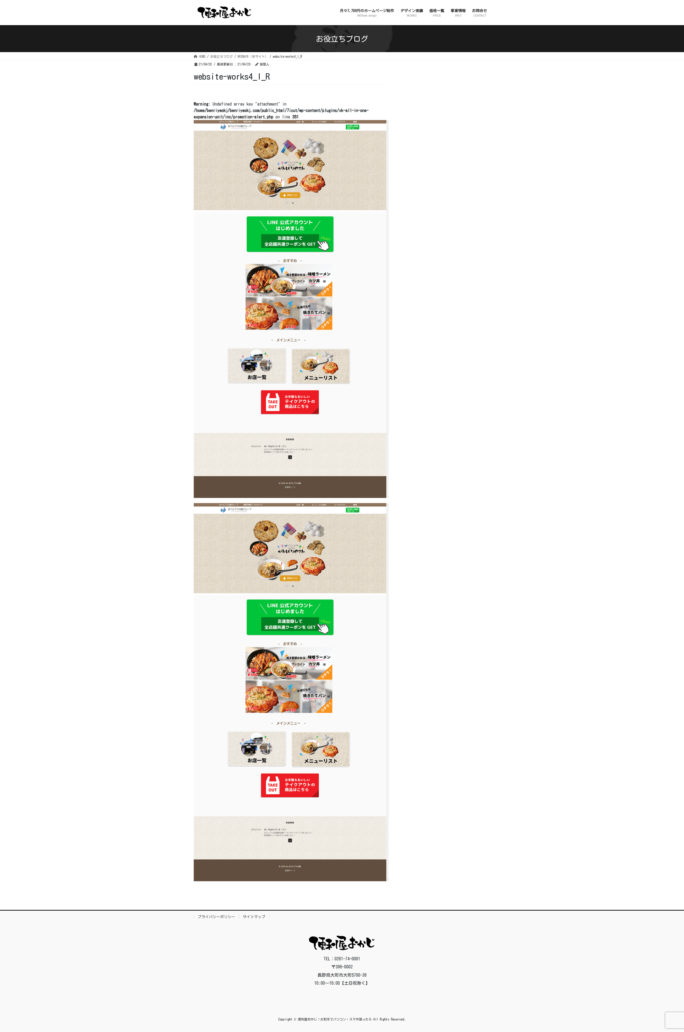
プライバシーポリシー (216, 917)
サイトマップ (254, 917)
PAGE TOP (664, 996)
